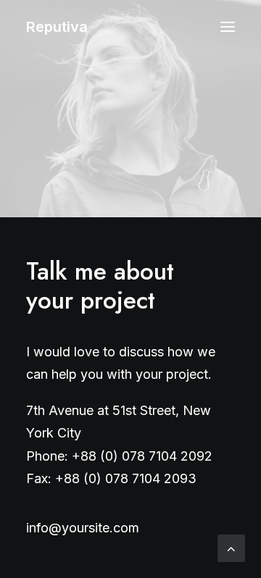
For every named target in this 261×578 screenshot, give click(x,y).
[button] (227, 27)
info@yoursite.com (82, 527)
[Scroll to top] (231, 547)
